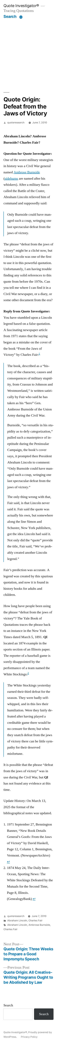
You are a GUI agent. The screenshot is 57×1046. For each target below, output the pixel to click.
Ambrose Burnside (27, 172)
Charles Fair (35, 920)
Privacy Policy (29, 1036)
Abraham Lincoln (17, 920)
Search (9, 16)
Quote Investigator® (21, 5)
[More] (21, 17)
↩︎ (8, 862)
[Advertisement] (28, 49)
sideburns (11, 178)
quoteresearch (15, 122)
